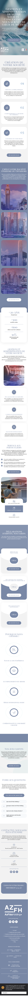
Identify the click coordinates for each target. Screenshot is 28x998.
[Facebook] (11, 872)
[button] (23, 50)
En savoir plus (9, 989)
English (27, 54)
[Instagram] (17, 872)
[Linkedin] (14, 872)
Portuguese (27, 59)
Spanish (27, 64)
